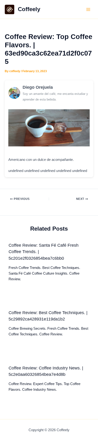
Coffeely (29, 9)
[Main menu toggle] (88, 9)
